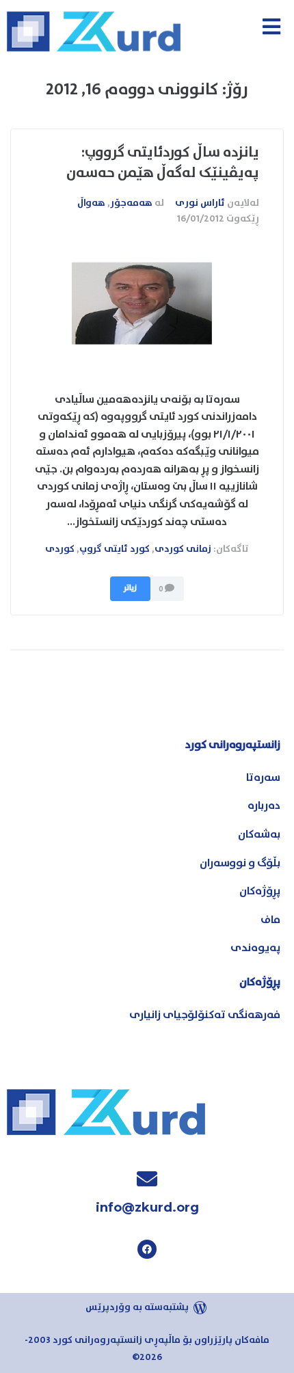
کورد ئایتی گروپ (114, 549)
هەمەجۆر (131, 203)
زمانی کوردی (183, 549)
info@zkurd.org (147, 1207)
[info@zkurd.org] (147, 1179)
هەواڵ (91, 203)
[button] (271, 26)
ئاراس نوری (200, 203)
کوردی (60, 549)
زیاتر (130, 588)
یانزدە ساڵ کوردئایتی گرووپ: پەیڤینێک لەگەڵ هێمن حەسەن (162, 162)
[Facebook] (147, 1249)
